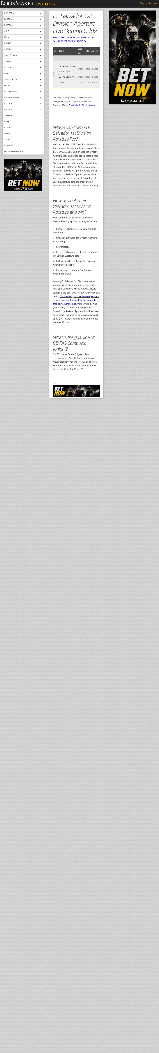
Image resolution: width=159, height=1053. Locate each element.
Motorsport (10, 91)
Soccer (8, 49)
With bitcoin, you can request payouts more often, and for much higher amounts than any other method (76, 300)
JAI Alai (7, 140)
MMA (6, 37)
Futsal (7, 85)
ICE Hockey (9, 67)
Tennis (7, 61)
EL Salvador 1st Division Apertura (82, 105)
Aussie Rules (10, 79)
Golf (6, 31)
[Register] (23, 175)
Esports (8, 128)
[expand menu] (41, 13)
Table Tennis (10, 55)
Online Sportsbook (13, 152)
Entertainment (11, 97)
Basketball (10, 13)
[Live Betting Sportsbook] (28, 4)
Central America (80, 37)
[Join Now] (76, 391)
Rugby (7, 122)
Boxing (7, 43)
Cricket (8, 73)
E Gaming (8, 146)
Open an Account (149, 3)
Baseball (8, 25)
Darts (7, 134)
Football (9, 19)
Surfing (8, 115)
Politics (8, 109)
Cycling (8, 103)
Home (56, 37)
